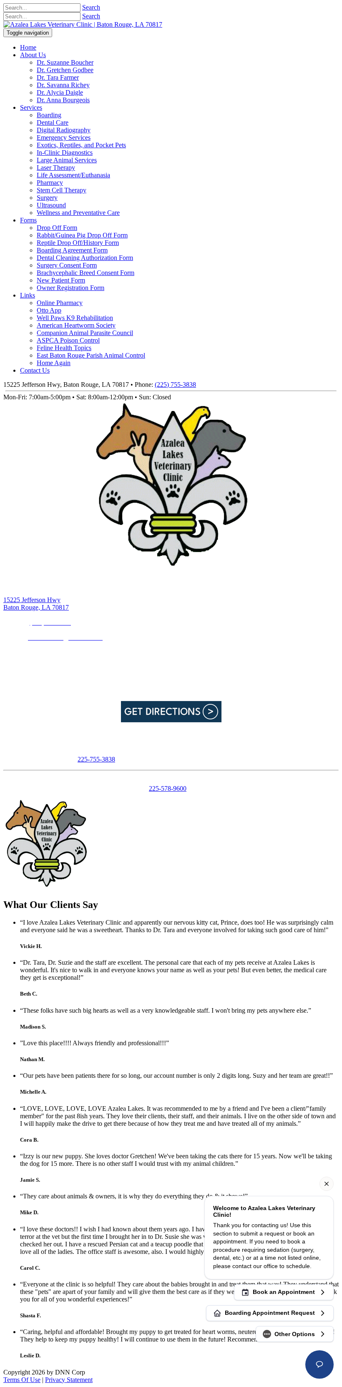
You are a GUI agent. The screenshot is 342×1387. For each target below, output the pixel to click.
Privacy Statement (69, 1379)
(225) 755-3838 (175, 384)
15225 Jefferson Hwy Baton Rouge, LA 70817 (36, 603)
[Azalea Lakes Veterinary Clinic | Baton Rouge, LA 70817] (82, 24)
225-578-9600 (167, 788)
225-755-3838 (96, 759)
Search (91, 7)
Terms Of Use (21, 1379)
